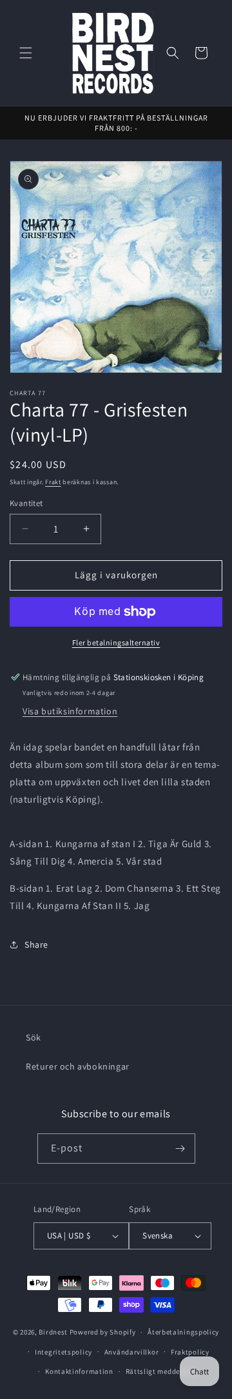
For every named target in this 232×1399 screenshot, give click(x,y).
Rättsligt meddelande (162, 1371)
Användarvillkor (131, 1351)
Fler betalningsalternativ (116, 642)
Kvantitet (26, 503)
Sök (33, 1037)
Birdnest (53, 1331)
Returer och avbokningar (78, 1066)
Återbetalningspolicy (183, 1331)
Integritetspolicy (63, 1351)
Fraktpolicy (190, 1351)
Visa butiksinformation (70, 711)
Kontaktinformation (79, 1371)
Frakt (53, 482)
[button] (26, 53)
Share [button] (36, 944)
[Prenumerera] (180, 1148)
